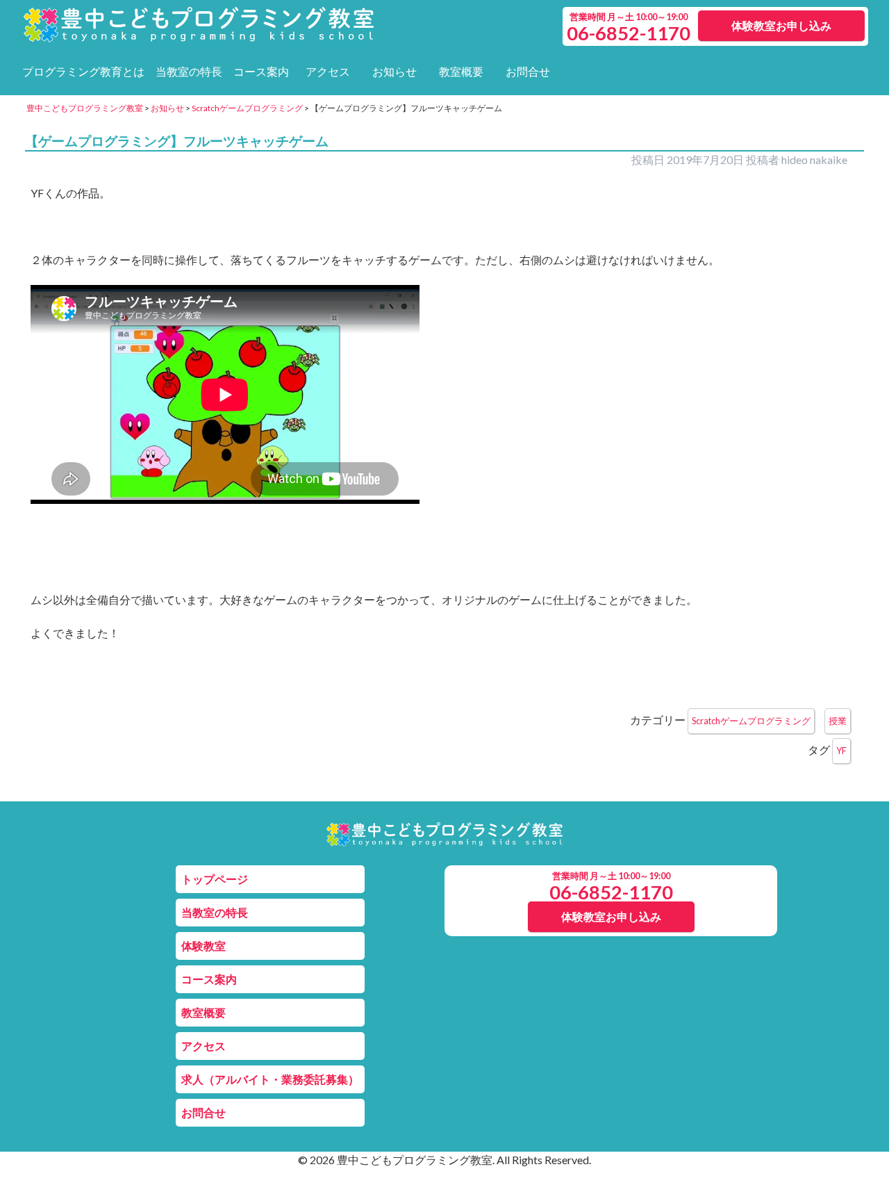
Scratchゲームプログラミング (751, 720)
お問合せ (528, 71)
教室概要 (461, 71)
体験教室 (203, 945)
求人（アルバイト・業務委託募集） (270, 1079)
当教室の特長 (189, 71)
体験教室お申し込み (781, 25)
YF (841, 750)
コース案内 (261, 71)
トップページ (214, 878)
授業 (838, 720)
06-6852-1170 (611, 892)
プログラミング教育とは (83, 71)
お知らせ (394, 71)
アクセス (328, 71)
